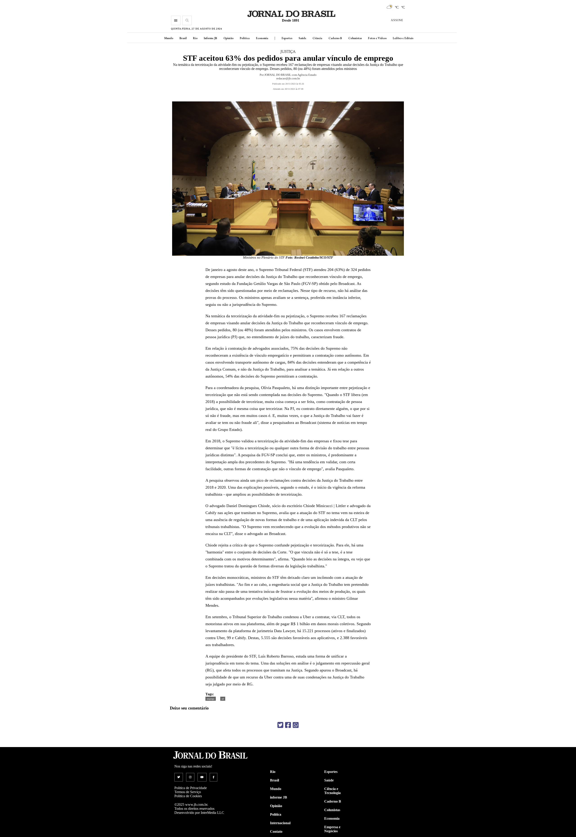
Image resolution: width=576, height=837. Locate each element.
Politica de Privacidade (190, 788)
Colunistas (355, 38)
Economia (262, 38)
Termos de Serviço (187, 792)
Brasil (183, 38)
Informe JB (210, 38)
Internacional (280, 823)
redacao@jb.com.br (288, 78)
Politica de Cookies (188, 796)
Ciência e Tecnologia (332, 791)
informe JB (278, 797)
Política (245, 38)
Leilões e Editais (403, 38)
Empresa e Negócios (332, 829)
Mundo (168, 38)
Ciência (317, 38)
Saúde (302, 38)
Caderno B (335, 38)
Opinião (228, 38)
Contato (276, 831)
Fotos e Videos (377, 38)
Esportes (286, 38)
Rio (195, 38)
